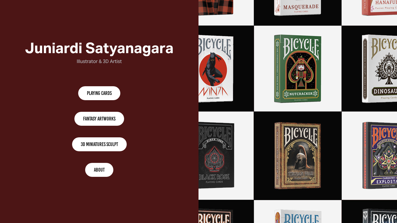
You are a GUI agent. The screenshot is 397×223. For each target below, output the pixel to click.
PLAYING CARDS (99, 93)
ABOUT (99, 170)
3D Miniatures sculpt (99, 144)
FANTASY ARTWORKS (99, 119)
